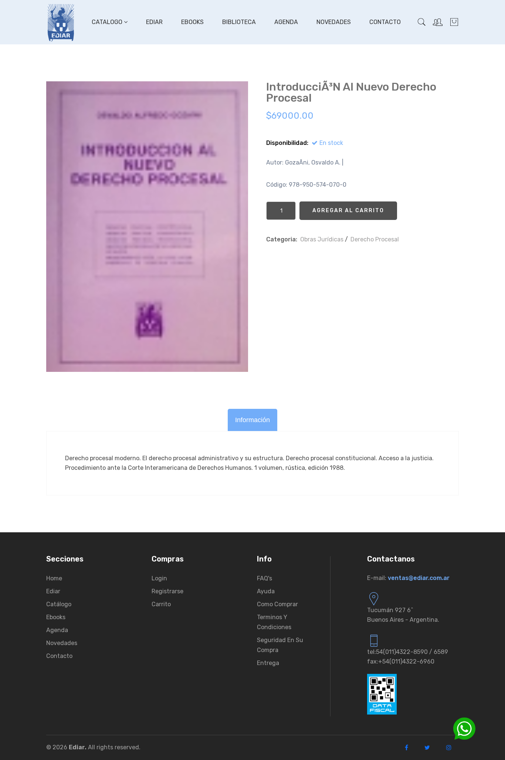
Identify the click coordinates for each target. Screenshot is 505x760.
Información (252, 420)
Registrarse (167, 591)
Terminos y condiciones (274, 622)
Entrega (268, 662)
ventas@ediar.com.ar (419, 577)
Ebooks (192, 22)
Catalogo (108, 22)
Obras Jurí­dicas (321, 239)
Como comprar (277, 604)
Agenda (286, 22)
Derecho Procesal (374, 239)
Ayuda (266, 591)
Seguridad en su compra (280, 645)
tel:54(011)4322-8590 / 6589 (407, 651)
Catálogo (58, 604)
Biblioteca (239, 22)
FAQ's (264, 578)
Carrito (161, 604)
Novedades (333, 22)
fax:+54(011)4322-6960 (400, 661)
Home (54, 578)
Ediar (154, 22)
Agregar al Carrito (348, 210)
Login (159, 578)
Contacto (385, 22)
